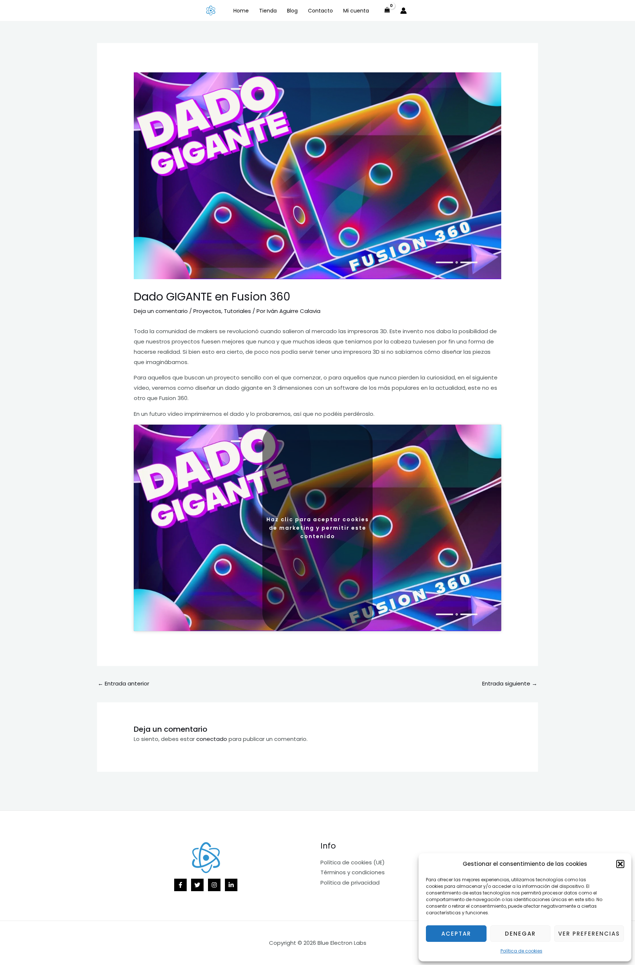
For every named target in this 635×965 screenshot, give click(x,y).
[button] (620, 864)
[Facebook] (180, 885)
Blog (292, 10)
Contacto (320, 10)
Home (241, 10)
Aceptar (456, 933)
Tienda (268, 10)
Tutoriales (237, 311)
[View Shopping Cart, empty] (387, 10)
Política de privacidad (350, 882)
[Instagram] (214, 885)
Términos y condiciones (352, 872)
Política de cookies (521, 951)
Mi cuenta (356, 10)
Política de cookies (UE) (352, 862)
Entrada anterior (123, 683)
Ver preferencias (589, 933)
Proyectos (207, 311)
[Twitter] (197, 885)
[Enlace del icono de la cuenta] (403, 10)
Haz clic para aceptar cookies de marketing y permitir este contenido (317, 528)
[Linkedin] (231, 885)
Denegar (520, 933)
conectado (211, 739)
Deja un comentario (161, 311)
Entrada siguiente (509, 683)
